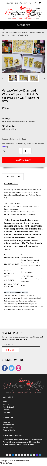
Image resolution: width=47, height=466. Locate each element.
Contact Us (7, 412)
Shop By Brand (8, 407)
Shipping (5, 139)
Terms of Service (9, 430)
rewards (10, 3)
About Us (6, 422)
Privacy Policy (8, 427)
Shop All (6, 404)
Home (4, 30)
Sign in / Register (21, 3)
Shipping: (6, 118)
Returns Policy (8, 425)
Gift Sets (6, 410)
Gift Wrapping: (8, 126)
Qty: (4, 150)
